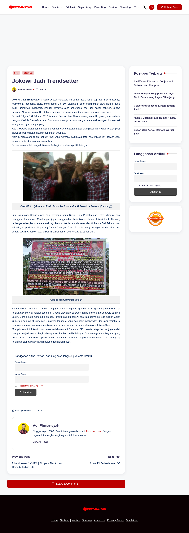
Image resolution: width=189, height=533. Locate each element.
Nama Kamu (21, 362)
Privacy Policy (115, 520)
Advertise (99, 520)
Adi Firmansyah (46, 425)
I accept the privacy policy (30, 386)
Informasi (28, 73)
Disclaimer (132, 520)
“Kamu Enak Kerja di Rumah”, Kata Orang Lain (155, 119)
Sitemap (87, 520)
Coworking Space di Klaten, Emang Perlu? (154, 107)
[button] (169, 7)
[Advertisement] (94, 36)
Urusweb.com (93, 431)
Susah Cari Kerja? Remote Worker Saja (154, 132)
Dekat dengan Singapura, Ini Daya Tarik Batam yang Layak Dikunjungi (154, 95)
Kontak (76, 520)
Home (54, 520)
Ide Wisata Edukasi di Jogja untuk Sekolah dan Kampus (154, 83)
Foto (16, 73)
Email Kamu (20, 374)
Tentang (64, 520)
